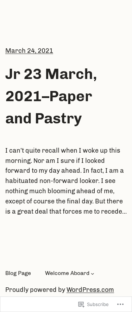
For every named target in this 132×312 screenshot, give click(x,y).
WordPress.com (90, 290)
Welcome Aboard (67, 273)
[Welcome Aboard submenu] (92, 273)
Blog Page (18, 273)
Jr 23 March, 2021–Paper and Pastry (51, 96)
